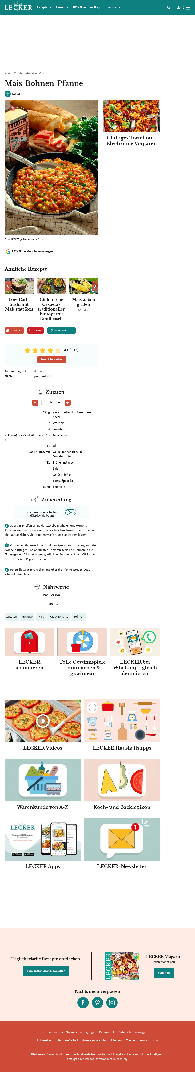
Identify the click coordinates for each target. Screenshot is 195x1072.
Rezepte (42, 7)
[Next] (95, 286)
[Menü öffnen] (188, 7)
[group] (51, 300)
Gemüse (31, 73)
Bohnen (79, 616)
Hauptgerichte (58, 616)
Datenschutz (107, 1032)
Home (8, 73)
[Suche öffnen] (169, 8)
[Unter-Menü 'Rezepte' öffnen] (49, 7)
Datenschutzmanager (133, 1032)
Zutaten (19, 73)
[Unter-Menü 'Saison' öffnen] (66, 7)
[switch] (70, 512)
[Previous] (8, 286)
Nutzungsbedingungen (81, 1032)
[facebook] (83, 1002)
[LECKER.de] (18, 7)
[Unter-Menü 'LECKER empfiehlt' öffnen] (98, 7)
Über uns (111, 7)
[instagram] (112, 1002)
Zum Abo (164, 972)
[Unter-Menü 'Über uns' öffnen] (118, 7)
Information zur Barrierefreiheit (57, 1040)
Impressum (55, 1032)
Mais (42, 73)
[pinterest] (97, 1002)
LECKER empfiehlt (84, 7)
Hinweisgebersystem (94, 1040)
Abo (155, 1040)
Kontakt (145, 1040)
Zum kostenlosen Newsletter (46, 971)
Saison (60, 7)
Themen (131, 1040)
